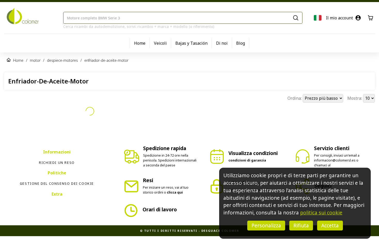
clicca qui (175, 183)
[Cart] (370, 18)
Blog (240, 43)
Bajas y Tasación (191, 43)
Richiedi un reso (57, 153)
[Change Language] (318, 18)
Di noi (222, 43)
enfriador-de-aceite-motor (106, 60)
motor (35, 60)
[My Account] (358, 18)
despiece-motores (62, 60)
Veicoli (160, 43)
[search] (296, 18)
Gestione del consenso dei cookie (57, 174)
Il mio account (339, 18)
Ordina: (295, 98)
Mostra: (355, 98)
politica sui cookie (321, 212)
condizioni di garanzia (247, 151)
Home (139, 43)
